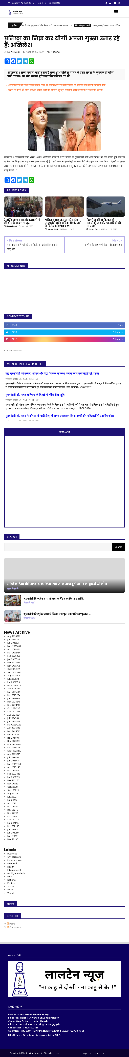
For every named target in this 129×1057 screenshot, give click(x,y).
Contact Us (54, 2)
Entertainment (14, 860)
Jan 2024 (13, 737)
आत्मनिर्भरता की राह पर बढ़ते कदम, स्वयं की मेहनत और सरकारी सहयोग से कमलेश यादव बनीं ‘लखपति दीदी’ (57, 85)
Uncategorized (66, 25)
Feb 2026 (13, 655)
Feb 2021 (13, 826)
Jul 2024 (13, 718)
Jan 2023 (13, 777)
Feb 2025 (13, 695)
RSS (104, 1053)
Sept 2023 (14, 750)
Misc (9, 876)
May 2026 (14, 646)
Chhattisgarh (14, 856)
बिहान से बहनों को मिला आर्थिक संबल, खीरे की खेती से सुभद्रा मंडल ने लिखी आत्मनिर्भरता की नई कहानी (55, 90)
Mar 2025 (13, 691)
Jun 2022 (12, 799)
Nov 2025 (13, 665)
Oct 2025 (13, 668)
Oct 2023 (13, 747)
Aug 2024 (13, 714)
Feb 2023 (13, 773)
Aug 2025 (13, 675)
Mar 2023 (13, 770)
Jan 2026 (13, 659)
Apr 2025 (13, 688)
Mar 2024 (13, 731)
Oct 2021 (12, 816)
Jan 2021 (12, 829)
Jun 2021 (12, 822)
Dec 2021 (12, 809)
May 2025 (14, 685)
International (14, 869)
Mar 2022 (12, 806)
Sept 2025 (14, 672)
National (55, 51)
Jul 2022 (11, 796)
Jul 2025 (13, 678)
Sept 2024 (14, 711)
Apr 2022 (12, 803)
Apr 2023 (13, 767)
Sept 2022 (13, 790)
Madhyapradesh (16, 873)
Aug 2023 (13, 754)
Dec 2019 (12, 839)
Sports (10, 886)
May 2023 (14, 763)
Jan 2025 (13, 698)
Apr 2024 (13, 727)
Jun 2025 (13, 682)
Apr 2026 (13, 649)
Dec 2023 (13, 740)
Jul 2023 (13, 757)
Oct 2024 (13, 708)
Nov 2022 (12, 783)
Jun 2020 (12, 832)
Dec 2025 (13, 662)
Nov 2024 (13, 705)
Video (10, 889)
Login (85, 1053)
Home (40, 2)
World (10, 892)
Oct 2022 (12, 786)
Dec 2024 (13, 701)
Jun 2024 (13, 721)
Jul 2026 (13, 639)
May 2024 (14, 724)
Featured (12, 863)
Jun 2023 (13, 760)
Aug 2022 (12, 793)
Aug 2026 (13, 636)
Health (10, 866)
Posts (12, 923)
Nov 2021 (12, 812)
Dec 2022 (13, 780)
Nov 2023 (13, 744)
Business (12, 853)
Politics (11, 883)
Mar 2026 (13, 652)
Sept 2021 (13, 819)
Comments (15, 927)
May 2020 (12, 836)
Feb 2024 (13, 734)
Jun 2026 (13, 642)
